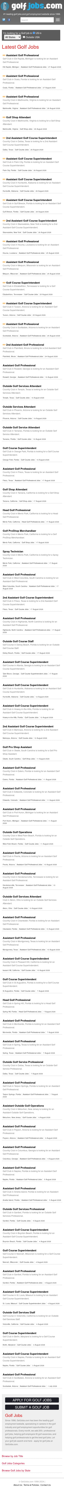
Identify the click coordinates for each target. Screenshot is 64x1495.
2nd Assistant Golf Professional (25, 344)
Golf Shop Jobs (26, 129)
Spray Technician (13, 551)
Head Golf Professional (16, 510)
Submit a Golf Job (32, 1407)
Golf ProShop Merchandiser (19, 531)
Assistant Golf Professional (22, 55)
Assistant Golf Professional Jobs (33, 67)
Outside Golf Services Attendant (22, 386)
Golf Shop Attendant (18, 117)
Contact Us (3, 19)
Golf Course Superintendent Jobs (34, 673)
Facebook (8, 19)
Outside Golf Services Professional (24, 1209)
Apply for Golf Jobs (32, 1399)
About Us (17, 1484)
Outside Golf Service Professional (23, 1062)
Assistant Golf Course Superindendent (26, 958)
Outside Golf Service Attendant (21, 427)
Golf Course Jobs (22, 149)
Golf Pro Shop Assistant (17, 747)
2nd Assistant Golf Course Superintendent (31, 138)
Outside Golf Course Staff (18, 641)
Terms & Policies (31, 1484)
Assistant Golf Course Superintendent (29, 158)
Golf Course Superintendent (23, 282)
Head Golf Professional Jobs (33, 522)
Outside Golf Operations (17, 832)
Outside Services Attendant (19, 407)
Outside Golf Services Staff (19, 1312)
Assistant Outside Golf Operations (23, 1105)
